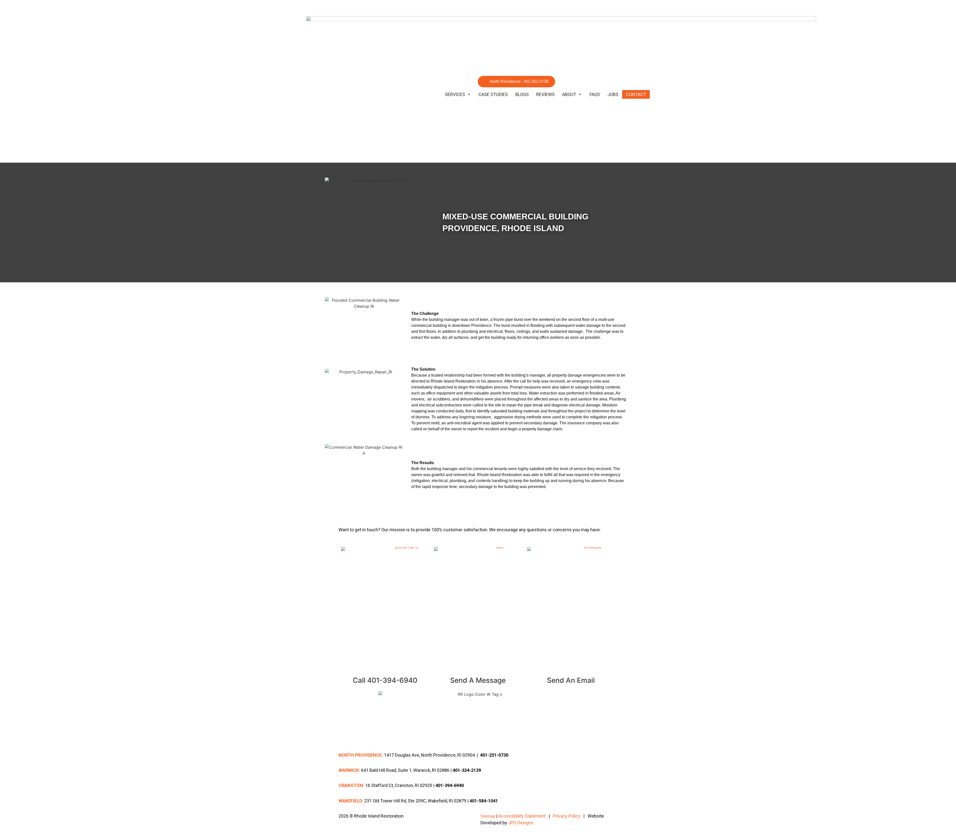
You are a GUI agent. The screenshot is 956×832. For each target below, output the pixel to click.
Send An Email (571, 680)
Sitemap (487, 816)
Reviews (545, 94)
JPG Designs (521, 822)
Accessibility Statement (522, 816)
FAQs (595, 94)
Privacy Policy (566, 816)
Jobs (612, 94)
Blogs (522, 94)
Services (455, 94)
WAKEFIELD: (351, 800)
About (569, 94)
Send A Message (478, 680)
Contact (636, 94)
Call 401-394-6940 (385, 680)
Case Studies (493, 94)
